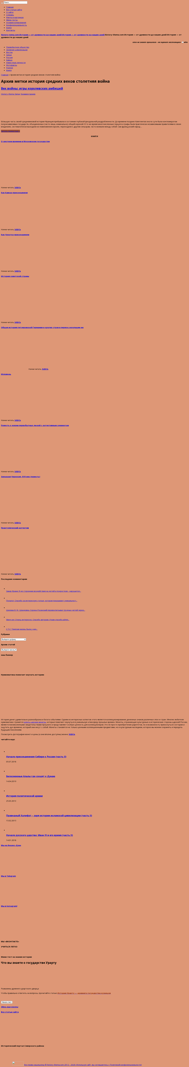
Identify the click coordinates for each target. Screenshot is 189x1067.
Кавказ (9, 60)
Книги (9, 27)
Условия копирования (16, 22)
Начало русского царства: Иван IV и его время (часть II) (39, 835)
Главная (9, 7)
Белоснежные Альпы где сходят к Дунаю (30, 776)
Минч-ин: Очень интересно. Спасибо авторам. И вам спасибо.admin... (37, 619)
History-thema (8, 94)
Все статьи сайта (14, 9)
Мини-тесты (12, 20)
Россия (9, 57)
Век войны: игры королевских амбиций (32, 88)
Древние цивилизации (17, 49)
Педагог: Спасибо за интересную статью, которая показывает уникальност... (41, 600)
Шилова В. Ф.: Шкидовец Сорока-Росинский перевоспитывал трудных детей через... (45, 610)
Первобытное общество (17, 47)
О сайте (9, 12)
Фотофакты (11, 65)
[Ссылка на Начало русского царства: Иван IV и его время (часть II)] (10, 830)
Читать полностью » (10, 131)
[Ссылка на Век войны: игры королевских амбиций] (20, 117)
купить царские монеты (35, 722)
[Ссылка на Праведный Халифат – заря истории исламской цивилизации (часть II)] (10, 810)
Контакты (10, 30)
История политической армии (24, 795)
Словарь (10, 14)
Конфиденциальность (16, 25)
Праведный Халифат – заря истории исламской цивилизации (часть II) (49, 815)
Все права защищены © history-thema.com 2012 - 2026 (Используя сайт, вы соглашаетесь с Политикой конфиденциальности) (83, 1064)
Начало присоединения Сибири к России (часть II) (36, 756)
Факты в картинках (15, 17)
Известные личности (16, 62)
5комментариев (28, 94)
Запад (9, 55)
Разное (9, 67)
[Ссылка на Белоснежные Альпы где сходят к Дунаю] (10, 771)
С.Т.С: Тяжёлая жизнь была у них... (22, 629)
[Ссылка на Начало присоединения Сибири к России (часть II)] (10, 751)
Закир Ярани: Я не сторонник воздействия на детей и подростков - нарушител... (43, 591)
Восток (9, 52)
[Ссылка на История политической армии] (10, 790)
